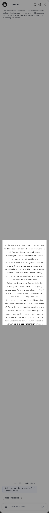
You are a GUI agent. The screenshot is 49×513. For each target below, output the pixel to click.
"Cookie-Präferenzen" (22, 324)
